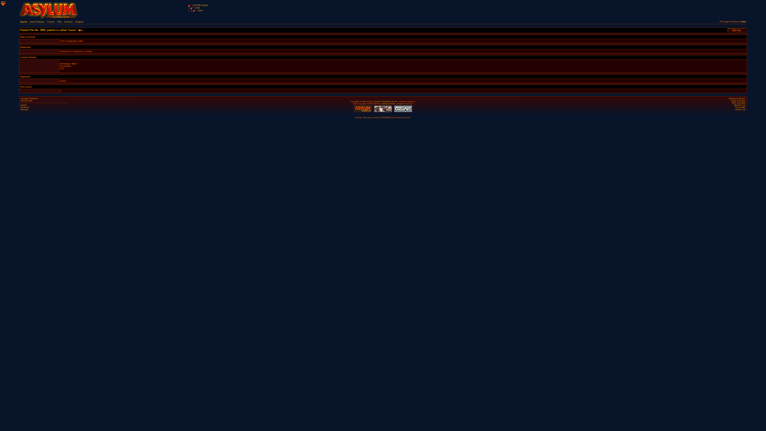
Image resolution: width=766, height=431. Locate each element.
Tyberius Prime (388, 104)
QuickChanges (37, 22)
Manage (24, 109)
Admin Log (740, 109)
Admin (24, 105)
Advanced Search (737, 98)
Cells (197, 8)
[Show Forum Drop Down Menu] (3, 3)
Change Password (29, 98)
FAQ (59, 22)
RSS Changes (738, 103)
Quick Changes (738, 101)
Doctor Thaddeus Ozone (386, 101)
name (200, 10)
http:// (74, 63)
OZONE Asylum (200, 5)
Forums (51, 22)
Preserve (25, 107)
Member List (739, 105)
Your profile (740, 107)
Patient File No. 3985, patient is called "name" (48, 30)
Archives (68, 22)
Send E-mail (26, 101)
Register (79, 22)
